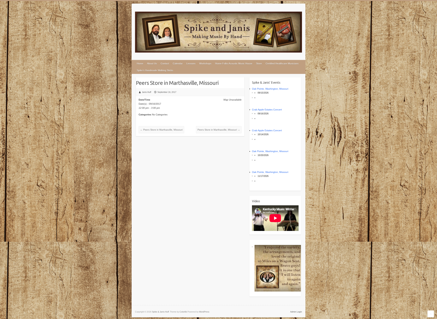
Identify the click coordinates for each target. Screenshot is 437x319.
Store (259, 63)
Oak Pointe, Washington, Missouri (270, 88)
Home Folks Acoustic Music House (233, 63)
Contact (165, 63)
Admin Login (296, 312)
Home (140, 63)
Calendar (178, 63)
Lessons (190, 63)
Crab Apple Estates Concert (267, 109)
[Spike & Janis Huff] (218, 33)
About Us (152, 63)
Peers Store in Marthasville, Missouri (161, 129)
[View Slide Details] (278, 268)
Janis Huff (146, 92)
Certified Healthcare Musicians (282, 63)
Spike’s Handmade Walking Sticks (155, 70)
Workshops (205, 63)
